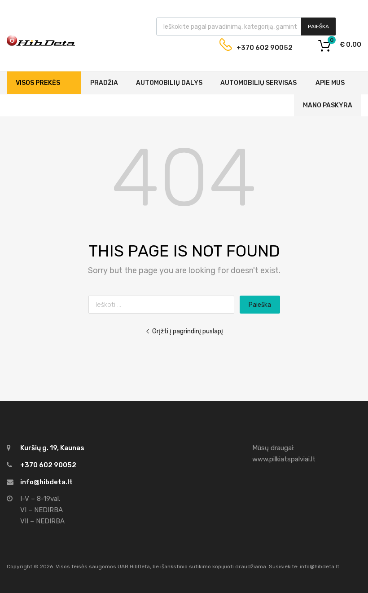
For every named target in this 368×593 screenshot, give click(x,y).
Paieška (318, 26)
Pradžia (104, 83)
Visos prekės (38, 83)
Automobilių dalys (169, 83)
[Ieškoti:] (164, 305)
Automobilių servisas (258, 83)
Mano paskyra (327, 105)
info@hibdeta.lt (46, 482)
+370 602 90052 (258, 48)
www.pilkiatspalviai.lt (283, 459)
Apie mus (330, 83)
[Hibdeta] (41, 51)
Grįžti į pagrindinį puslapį (187, 331)
